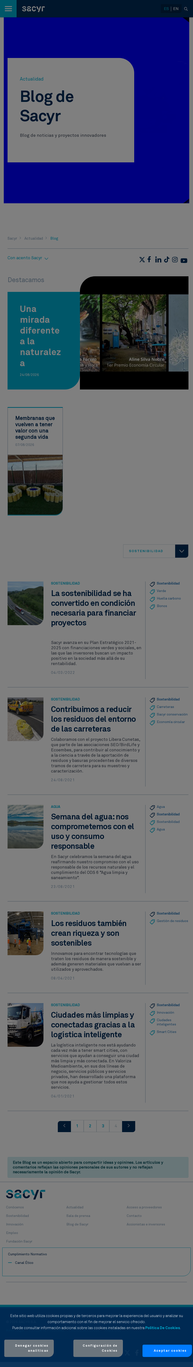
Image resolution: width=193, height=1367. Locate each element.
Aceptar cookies (170, 1350)
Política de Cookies (162, 1328)
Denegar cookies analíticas (32, 1348)
